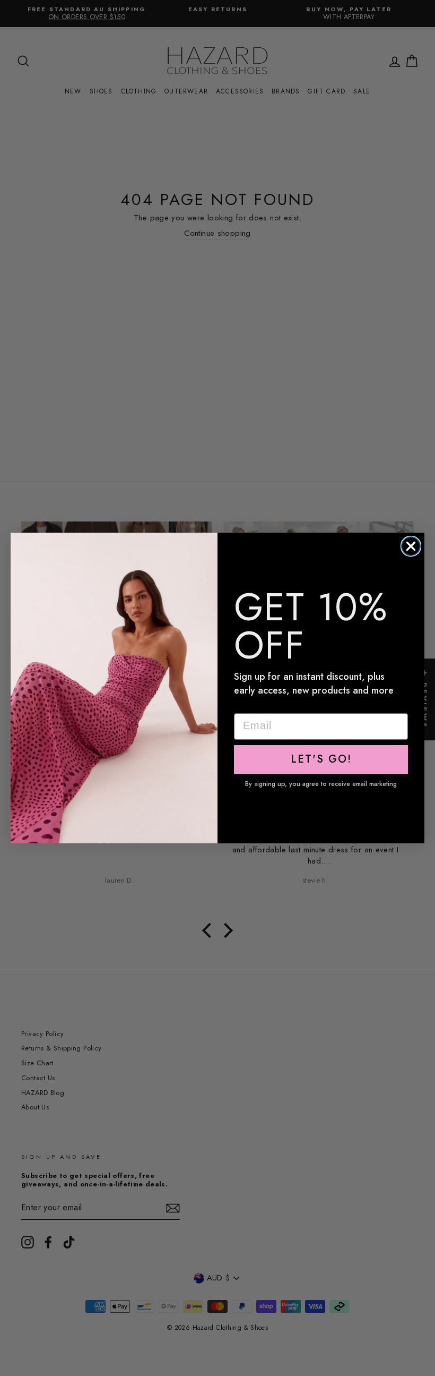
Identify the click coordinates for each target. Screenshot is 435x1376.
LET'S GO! (321, 759)
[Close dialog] (411, 546)
